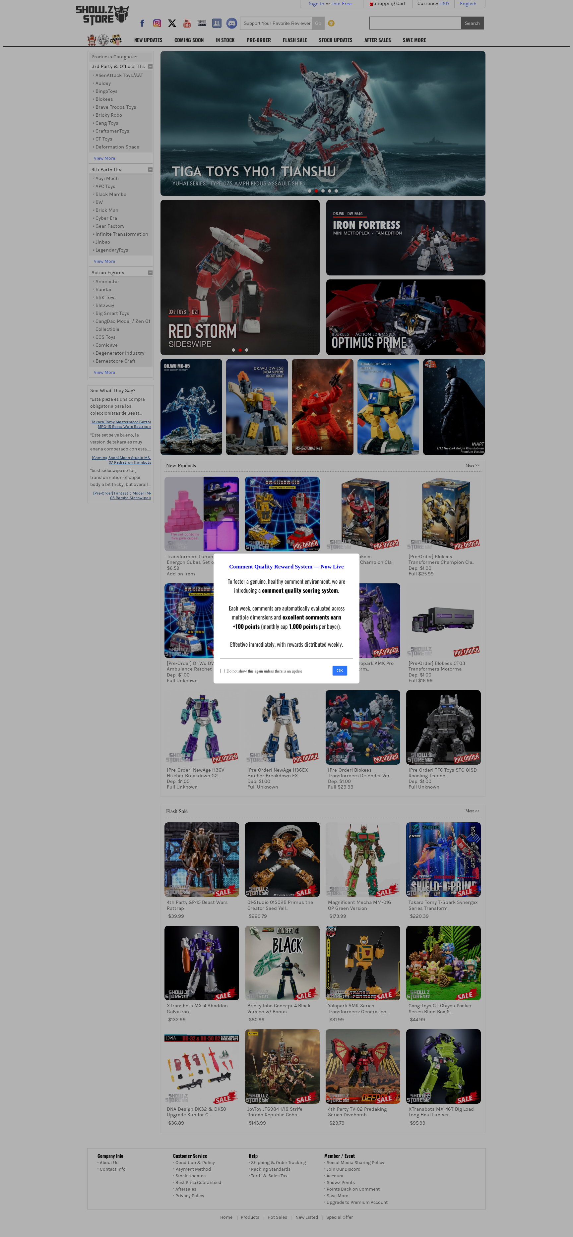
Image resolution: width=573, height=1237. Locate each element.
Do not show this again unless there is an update (264, 671)
